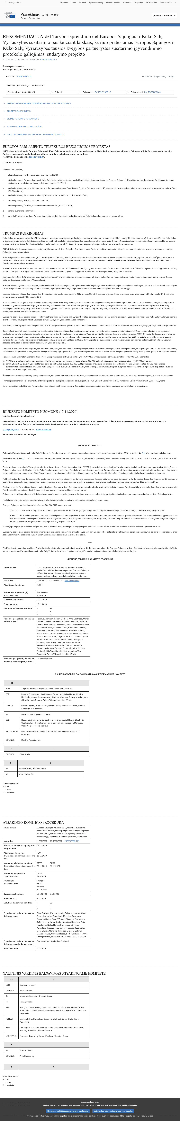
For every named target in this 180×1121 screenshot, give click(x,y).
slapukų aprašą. (147, 1116)
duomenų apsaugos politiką (113, 1116)
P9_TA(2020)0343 (152, 92)
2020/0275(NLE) (47, 59)
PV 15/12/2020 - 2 (103, 92)
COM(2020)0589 (11, 429)
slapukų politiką (132, 1116)
